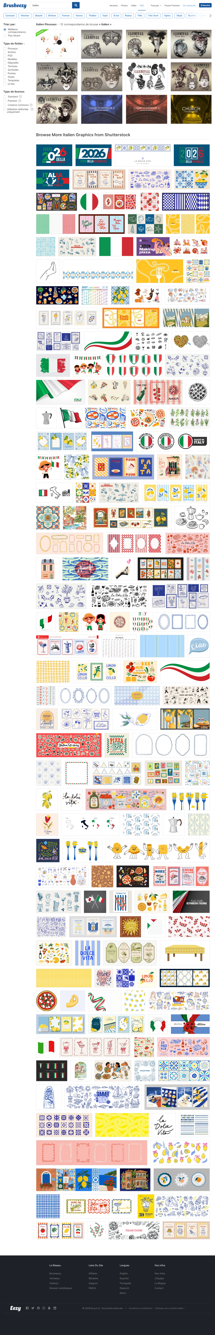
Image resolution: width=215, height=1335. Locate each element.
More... (123, 1293)
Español (124, 1278)
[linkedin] (54, 1308)
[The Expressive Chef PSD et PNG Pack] (57, 44)
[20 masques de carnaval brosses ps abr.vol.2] (146, 44)
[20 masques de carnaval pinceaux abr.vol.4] (101, 76)
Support (93, 1283)
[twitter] (32, 1308)
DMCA (92, 1288)
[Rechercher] (76, 5)
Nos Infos (160, 1273)
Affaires (93, 1273)
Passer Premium (172, 5)
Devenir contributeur (60, 1288)
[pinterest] (38, 1308)
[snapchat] (49, 1308)
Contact (159, 1288)
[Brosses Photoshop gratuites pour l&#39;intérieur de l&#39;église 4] (146, 109)
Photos (124, 5)
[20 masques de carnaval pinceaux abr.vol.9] (57, 109)
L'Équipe (159, 1278)
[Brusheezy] (15, 5)
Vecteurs (114, 5)
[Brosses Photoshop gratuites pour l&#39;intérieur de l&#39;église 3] (101, 109)
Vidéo (133, 5)
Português (125, 1283)
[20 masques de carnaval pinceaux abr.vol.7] (191, 76)
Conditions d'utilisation (141, 1308)
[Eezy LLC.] (15, 1308)
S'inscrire (205, 5)
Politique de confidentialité (169, 1308)
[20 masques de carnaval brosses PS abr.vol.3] (191, 44)
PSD (142, 5)
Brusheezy (55, 1273)
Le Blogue (160, 1283)
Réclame (93, 1278)
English (124, 1273)
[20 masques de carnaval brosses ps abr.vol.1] (101, 44)
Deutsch (124, 1288)
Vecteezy (54, 1278)
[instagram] (43, 1308)
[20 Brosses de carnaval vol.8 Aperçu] (146, 76)
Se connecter (189, 5)
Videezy (53, 1283)
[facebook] (27, 1308)
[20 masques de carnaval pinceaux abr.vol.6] (57, 76)
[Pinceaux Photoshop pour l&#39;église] (191, 109)
